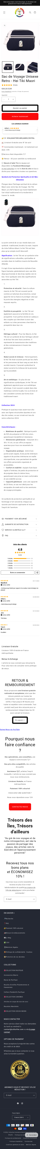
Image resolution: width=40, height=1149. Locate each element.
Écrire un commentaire (17, 572)
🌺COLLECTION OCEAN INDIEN (15, 1011)
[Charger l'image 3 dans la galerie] (32, 67)
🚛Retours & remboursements (14, 933)
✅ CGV (6, 942)
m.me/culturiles (8, 169)
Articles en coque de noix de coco (16, 1002)
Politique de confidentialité (13, 1138)
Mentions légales (31, 1144)
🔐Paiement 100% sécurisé (13, 928)
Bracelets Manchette (11, 1006)
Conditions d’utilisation (30, 1138)
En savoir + (20, 720)
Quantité (4, 95)
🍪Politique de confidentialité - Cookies (18, 952)
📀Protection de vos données (14, 957)
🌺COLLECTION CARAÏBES (13, 997)
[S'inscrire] (33, 899)
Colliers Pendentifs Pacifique (14, 992)
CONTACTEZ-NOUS (20, 807)
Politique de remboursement (23, 1135)
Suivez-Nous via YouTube (10, 729)
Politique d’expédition (16, 1141)
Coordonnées (28, 1141)
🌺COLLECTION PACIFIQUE (13, 970)
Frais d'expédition (6, 91)
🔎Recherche (8, 919)
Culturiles (11, 1132)
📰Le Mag (7, 938)
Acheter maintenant (20, 116)
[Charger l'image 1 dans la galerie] (7, 67)
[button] (4, 12)
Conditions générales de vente (15, 1144)
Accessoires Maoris (11, 975)
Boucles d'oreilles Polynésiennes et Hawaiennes (16, 986)
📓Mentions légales (11, 947)
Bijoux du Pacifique (11, 980)
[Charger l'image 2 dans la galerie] (20, 67)
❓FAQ (6, 923)
